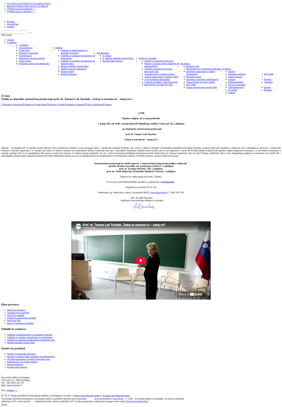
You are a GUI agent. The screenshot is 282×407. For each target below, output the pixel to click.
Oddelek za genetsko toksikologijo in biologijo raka (31, 340)
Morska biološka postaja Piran (21, 342)
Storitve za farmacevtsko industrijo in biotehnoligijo (31, 356)
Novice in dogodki (15, 315)
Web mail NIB (14, 320)
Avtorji (145, 401)
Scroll (4, 404)
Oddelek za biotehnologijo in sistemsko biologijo (29, 334)
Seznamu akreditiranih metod (116, 395)
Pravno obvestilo (134, 401)
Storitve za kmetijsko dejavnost (21, 354)
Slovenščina (12, 24)
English (10, 27)
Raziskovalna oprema (17, 367)
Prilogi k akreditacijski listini (86, 395)
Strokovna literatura (16, 310)
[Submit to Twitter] (55, 104)
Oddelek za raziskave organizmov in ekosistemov (30, 337)
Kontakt (11, 21)
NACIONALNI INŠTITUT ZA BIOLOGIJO (28, 3)
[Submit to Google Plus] (34, 104)
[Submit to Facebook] (11, 104)
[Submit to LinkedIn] (74, 104)
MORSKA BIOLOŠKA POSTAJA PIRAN (27, 6)
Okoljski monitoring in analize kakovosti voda (28, 359)
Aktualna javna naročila (18, 312)
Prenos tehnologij (15, 364)
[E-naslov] (93, 104)
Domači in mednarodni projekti (21, 318)
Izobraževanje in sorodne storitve (22, 362)
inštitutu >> (12, 390)
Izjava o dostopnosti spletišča (20, 323)
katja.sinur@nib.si (159, 192)
